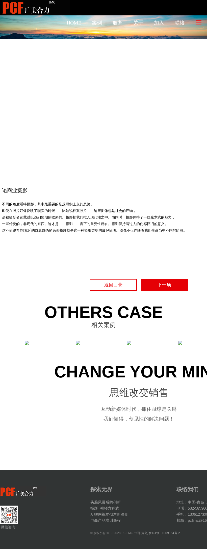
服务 (118, 22)
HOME (74, 22)
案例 (97, 22)
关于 (138, 22)
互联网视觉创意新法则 (109, 514)
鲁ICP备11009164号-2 (164, 533)
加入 (159, 22)
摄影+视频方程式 (104, 508)
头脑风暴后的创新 (105, 502)
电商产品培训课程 (105, 520)
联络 (180, 22)
